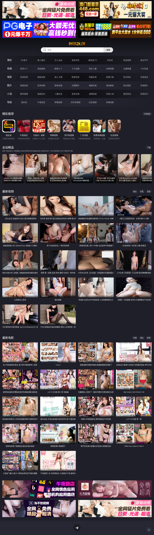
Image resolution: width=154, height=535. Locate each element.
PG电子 (24, 60)
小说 (9, 93)
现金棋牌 (127, 60)
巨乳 (142, 191)
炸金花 (110, 60)
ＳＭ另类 (144, 68)
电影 (9, 77)
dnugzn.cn (77, 43)
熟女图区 (127, 85)
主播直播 (127, 68)
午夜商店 (41, 102)
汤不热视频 (75, 102)
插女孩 (24, 102)
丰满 (135, 338)
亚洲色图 (41, 85)
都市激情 (24, 94)
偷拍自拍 (41, 77)
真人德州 (41, 60)
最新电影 (8, 338)
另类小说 (110, 94)
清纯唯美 (110, 85)
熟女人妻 (93, 68)
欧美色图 (58, 85)
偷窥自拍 (24, 85)
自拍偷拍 (41, 68)
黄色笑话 (127, 94)
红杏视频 (93, 102)
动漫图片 (75, 85)
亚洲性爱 (24, 77)
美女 (135, 191)
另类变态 (144, 77)
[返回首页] (149, 530)
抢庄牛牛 (144, 60)
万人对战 (58, 60)
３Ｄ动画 (75, 68)
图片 (9, 85)
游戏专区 (75, 60)
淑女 (142, 338)
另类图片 (144, 85)
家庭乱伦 (41, 94)
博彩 (9, 60)
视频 (9, 68)
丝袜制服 (110, 68)
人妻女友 (58, 94)
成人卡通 (58, 77)
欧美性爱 (75, 77)
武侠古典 (75, 94)
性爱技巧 (144, 94)
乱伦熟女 (127, 77)
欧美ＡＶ (58, 68)
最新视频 (8, 191)
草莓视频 (58, 102)
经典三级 (110, 77)
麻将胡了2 (92, 60)
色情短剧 (110, 102)
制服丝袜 (93, 77)
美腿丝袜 (93, 85)
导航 (9, 102)
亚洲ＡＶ (24, 68)
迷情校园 (93, 94)
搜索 (108, 50)
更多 (149, 191)
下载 (149, 147)
